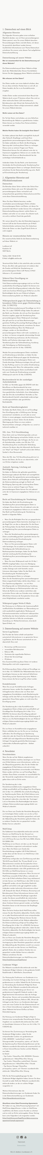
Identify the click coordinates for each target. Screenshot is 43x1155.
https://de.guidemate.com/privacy (14, 1098)
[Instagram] (18, 1137)
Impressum (18, 73)
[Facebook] (22, 1137)
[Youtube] (25, 1137)
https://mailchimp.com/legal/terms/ (15, 960)
